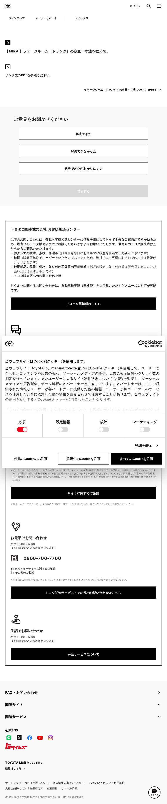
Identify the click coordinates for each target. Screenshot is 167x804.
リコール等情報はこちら (83, 303)
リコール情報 (69, 788)
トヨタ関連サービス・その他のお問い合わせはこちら (83, 592)
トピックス (81, 18)
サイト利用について (37, 782)
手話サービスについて (83, 654)
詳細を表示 (143, 445)
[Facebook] (29, 737)
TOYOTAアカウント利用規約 (107, 782)
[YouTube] (40, 737)
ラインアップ (17, 18)
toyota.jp (40, 368)
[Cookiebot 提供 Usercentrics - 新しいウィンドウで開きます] (143, 343)
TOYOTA (7, 6)
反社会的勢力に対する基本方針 (24, 788)
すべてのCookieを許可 (136, 458)
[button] (154, 792)
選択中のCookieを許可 (83, 458)
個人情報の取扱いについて (69, 782)
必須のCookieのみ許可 (30, 458)
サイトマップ (13, 782)
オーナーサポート (46, 18)
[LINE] (8, 737)
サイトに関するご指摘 (83, 493)
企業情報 (52, 788)
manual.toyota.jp (66, 368)
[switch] (63, 429)
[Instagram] (50, 737)
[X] (19, 737)
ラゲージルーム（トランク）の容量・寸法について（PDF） (120, 89)
